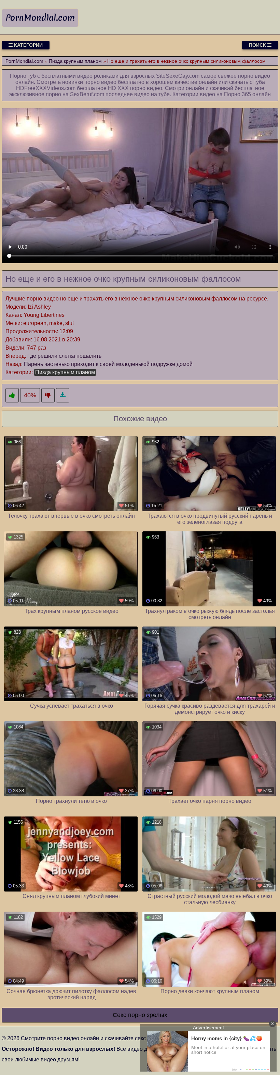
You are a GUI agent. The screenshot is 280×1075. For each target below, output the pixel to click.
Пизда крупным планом (65, 372)
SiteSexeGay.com (177, 76)
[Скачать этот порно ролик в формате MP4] (62, 395)
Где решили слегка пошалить (64, 356)
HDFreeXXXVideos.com (45, 88)
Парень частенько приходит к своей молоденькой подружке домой (108, 364)
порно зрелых (147, 1015)
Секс (119, 1015)
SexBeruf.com (87, 94)
